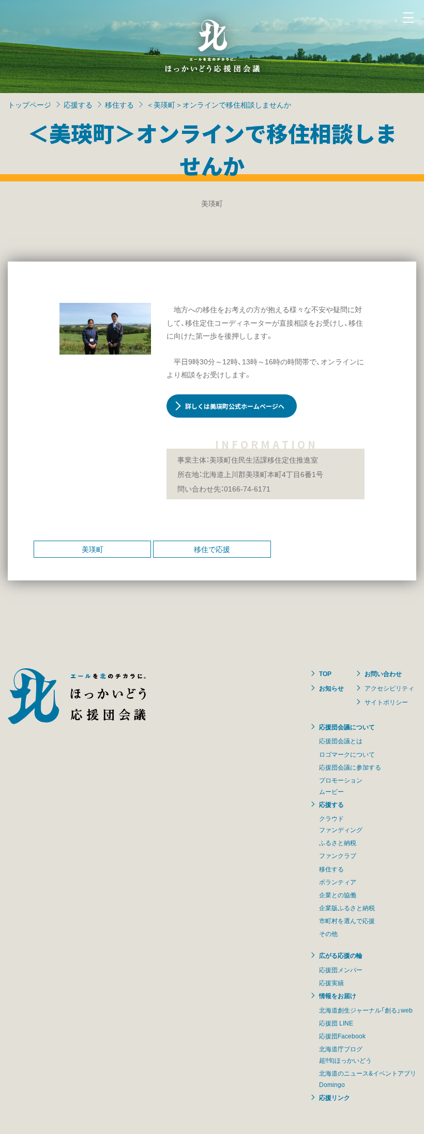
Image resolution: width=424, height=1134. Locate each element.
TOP (325, 673)
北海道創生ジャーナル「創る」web (366, 1010)
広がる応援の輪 (340, 955)
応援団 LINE (336, 1023)
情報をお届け (337, 995)
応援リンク (334, 1097)
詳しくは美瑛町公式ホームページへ (234, 406)
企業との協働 (337, 894)
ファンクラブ (337, 855)
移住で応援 (212, 549)
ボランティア (337, 881)
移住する (119, 104)
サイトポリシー (386, 702)
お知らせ (331, 688)
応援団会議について (347, 726)
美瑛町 (92, 549)
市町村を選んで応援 (347, 920)
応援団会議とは (340, 740)
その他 (328, 933)
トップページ (29, 104)
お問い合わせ (383, 673)
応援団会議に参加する (350, 767)
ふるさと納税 (337, 842)
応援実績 (331, 982)
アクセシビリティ (389, 688)
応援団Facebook (342, 1035)
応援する (78, 104)
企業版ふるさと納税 (347, 907)
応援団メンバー (340, 969)
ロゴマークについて (347, 754)
